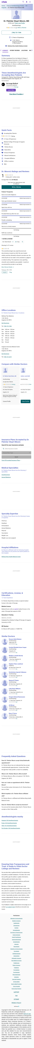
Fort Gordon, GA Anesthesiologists (11, 828)
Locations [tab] (24, 50)
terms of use (27, 1014)
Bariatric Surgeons (16, 920)
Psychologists (16, 972)
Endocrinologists (16, 934)
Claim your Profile (20, 23)
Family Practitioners (16, 937)
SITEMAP (16, 999)
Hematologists (16, 941)
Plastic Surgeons (16, 965)
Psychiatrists (16, 970)
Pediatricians (16, 963)
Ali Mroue (11, 705)
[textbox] (16, 448)
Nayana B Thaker (14, 680)
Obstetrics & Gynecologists (16, 949)
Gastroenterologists (16, 939)
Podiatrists (16, 967)
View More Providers (16, 94)
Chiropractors (16, 925)
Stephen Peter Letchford (16, 664)
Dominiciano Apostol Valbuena (17, 672)
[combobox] (16, 448)
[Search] (23, 2)
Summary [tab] (5, 50)
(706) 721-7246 (8, 326)
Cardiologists (16, 923)
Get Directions (5, 323)
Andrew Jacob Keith (25, 376)
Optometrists (16, 956)
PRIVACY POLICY (16, 1003)
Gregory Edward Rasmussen (17, 697)
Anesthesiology (6, 474)
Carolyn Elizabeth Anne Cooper (17, 647)
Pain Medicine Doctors (16, 960)
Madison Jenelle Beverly (16, 655)
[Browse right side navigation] (30, 2)
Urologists (16, 977)
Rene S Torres (13, 713)
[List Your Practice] (26, 2)
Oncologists (16, 951)
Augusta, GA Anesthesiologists (10, 820)
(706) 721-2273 (8, 357)
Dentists (16, 927)
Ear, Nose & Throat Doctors (16, 932)
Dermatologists (16, 930)
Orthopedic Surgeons (16, 958)
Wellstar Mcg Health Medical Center (17, 46)
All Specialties (16, 981)
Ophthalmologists (16, 953)
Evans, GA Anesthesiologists (9, 823)
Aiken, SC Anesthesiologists (9, 825)
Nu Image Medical (12, 83)
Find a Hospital (16, 986)
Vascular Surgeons (16, 979)
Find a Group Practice (16, 988)
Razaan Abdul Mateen (15, 639)
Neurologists (16, 946)
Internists (16, 944)
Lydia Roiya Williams (14, 688)
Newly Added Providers (16, 984)
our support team (10, 907)
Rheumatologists (16, 974)
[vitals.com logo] (4, 2)
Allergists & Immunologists (16, 918)
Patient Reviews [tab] (15, 50)
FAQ (16, 995)
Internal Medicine (6, 477)
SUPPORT (16, 992)
